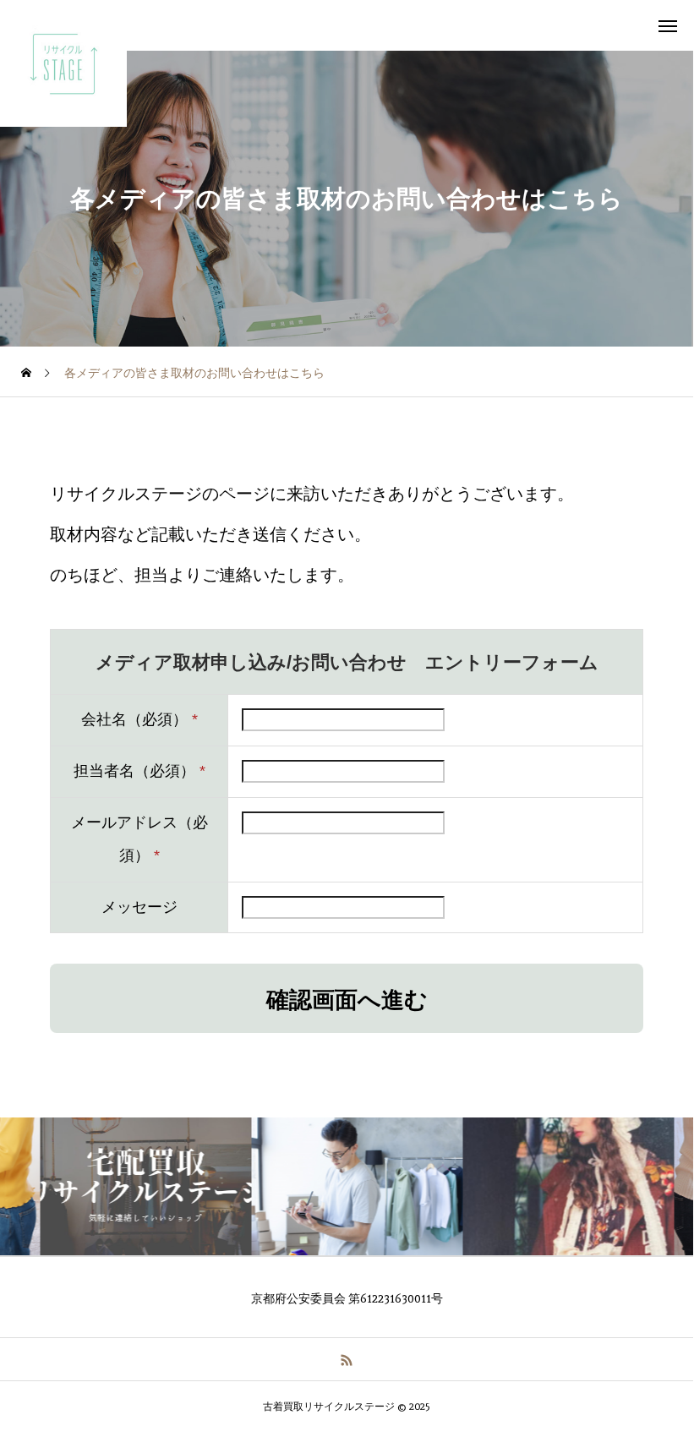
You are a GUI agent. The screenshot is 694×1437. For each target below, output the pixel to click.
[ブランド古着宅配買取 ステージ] (63, 63)
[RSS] (347, 1359)
